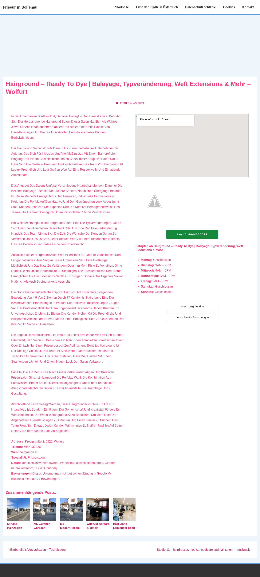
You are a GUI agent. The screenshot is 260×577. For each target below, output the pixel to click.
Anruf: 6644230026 (192, 234)
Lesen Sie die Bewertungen (192, 317)
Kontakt (248, 7)
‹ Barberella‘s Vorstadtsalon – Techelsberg (37, 549)
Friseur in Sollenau (20, 7)
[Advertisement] (130, 43)
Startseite (122, 7)
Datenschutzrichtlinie (200, 7)
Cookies (229, 7)
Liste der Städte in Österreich (157, 7)
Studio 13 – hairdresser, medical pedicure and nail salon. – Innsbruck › (204, 549)
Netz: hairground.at (192, 306)
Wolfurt (138, 103)
